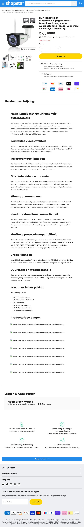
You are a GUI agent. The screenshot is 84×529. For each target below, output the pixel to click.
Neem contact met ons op (70, 520)
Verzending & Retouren (20, 520)
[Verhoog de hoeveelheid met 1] (58, 49)
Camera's (29, 10)
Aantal (41, 44)
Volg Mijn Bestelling (37, 520)
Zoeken (7, 520)
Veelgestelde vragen (53, 520)
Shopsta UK (65, 524)
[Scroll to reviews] (60, 31)
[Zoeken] (74, 3)
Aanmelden (36, 502)
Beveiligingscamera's (42, 10)
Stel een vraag (45, 404)
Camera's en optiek (17, 10)
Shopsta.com (74, 524)
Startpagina (6, 10)
